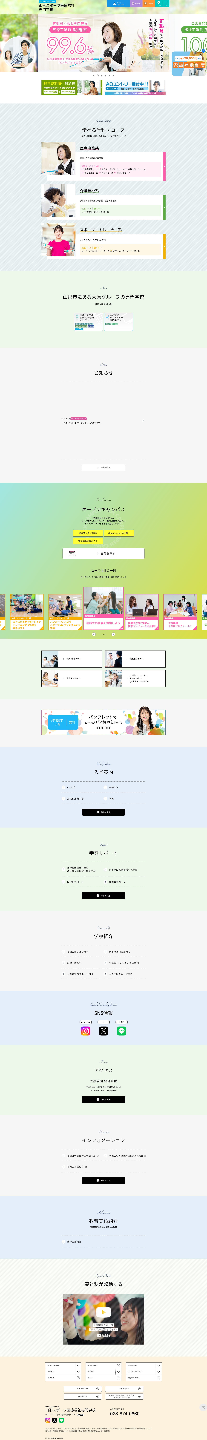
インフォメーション (135, 1372)
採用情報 (107, 1431)
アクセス (158, 5)
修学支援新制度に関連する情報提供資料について (86, 1431)
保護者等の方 (124, 1389)
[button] (93, 75)
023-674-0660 (125, 1413)
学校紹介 (91, 1372)
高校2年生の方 (83, 1389)
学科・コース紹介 (54, 1366)
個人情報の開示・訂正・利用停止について (110, 1429)
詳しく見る (106, 812)
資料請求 (138, 3)
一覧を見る (106, 468)
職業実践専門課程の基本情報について (138, 1429)
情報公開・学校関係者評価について (56, 1431)
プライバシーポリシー (70, 1429)
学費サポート (133, 1366)
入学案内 (51, 1372)
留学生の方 (82, 1397)
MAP (81, 1415)
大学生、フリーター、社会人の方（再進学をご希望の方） (121, 1397)
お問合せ (150, 3)
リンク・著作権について (53, 1429)
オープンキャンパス (120, 3)
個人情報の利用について (87, 1429)
